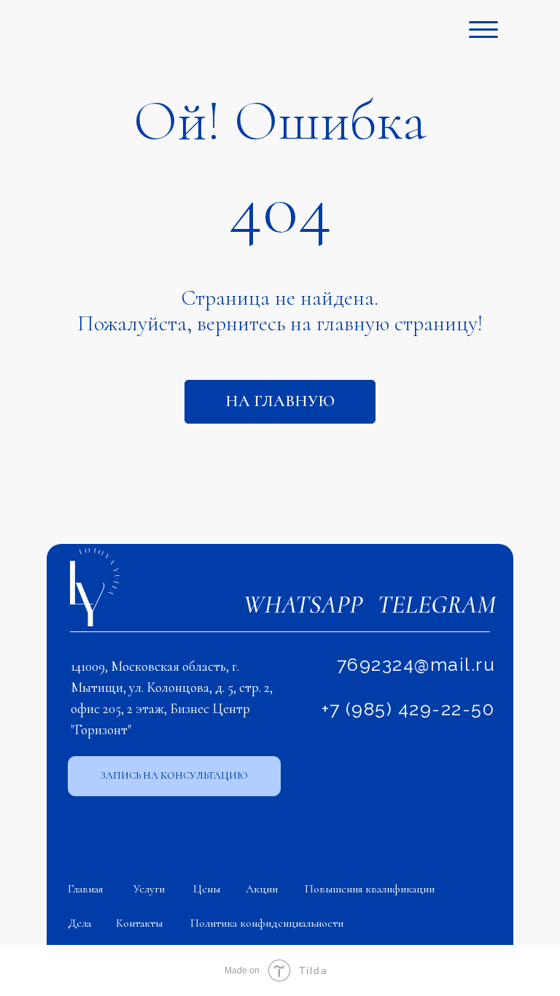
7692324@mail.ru (416, 664)
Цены (206, 889)
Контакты (139, 923)
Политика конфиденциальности (266, 923)
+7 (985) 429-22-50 (408, 709)
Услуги (149, 889)
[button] (174, 776)
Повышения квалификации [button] (370, 889)
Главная (85, 889)
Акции (262, 889)
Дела (79, 923)
